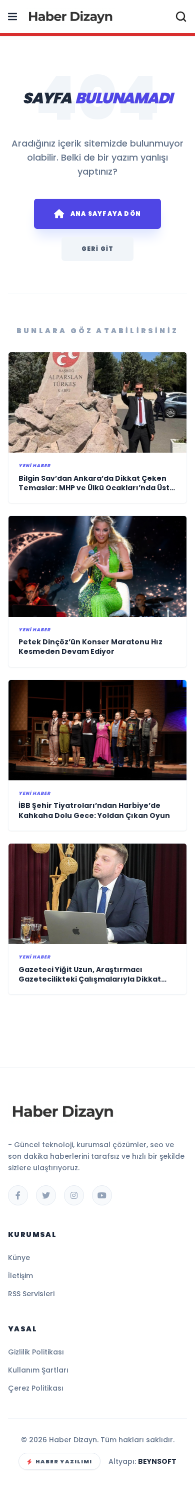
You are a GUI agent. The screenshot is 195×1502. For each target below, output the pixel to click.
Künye (19, 1258)
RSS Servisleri (31, 1294)
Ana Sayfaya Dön (105, 213)
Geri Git (98, 248)
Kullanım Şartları (38, 1370)
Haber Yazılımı (64, 1461)
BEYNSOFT (157, 1461)
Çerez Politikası (36, 1388)
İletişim (20, 1276)
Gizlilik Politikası (36, 1352)
